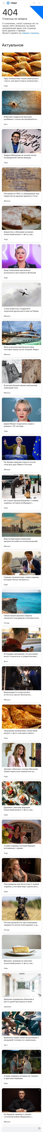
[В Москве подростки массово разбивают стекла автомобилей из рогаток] (21, 109)
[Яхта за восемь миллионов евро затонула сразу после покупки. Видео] (21, 339)
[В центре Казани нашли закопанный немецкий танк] (21, 377)
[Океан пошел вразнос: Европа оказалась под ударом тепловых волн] (21, 607)
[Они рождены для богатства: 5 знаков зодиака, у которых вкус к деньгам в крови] (21, 876)
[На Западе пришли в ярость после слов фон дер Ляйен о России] (21, 454)
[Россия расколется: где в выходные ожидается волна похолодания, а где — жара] (21, 914)
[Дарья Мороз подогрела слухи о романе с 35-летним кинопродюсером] (21, 416)
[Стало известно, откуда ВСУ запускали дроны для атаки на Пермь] (21, 301)
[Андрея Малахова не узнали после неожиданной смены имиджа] (21, 147)
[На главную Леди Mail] (13, 3)
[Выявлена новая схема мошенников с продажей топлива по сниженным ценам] (21, 1029)
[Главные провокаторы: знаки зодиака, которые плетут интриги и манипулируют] (21, 569)
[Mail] (8, 3)
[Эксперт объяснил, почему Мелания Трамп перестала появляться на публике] (21, 761)
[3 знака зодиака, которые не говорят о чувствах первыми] (21, 1068)
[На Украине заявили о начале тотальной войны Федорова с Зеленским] (21, 1106)
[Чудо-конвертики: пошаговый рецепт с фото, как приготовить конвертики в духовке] (21, 70)
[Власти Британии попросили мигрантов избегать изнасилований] (21, 531)
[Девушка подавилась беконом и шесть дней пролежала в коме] (21, 991)
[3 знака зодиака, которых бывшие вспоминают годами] (21, 838)
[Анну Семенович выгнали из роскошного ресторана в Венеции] (21, 262)
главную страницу (30, 33)
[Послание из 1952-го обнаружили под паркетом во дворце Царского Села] (21, 185)
